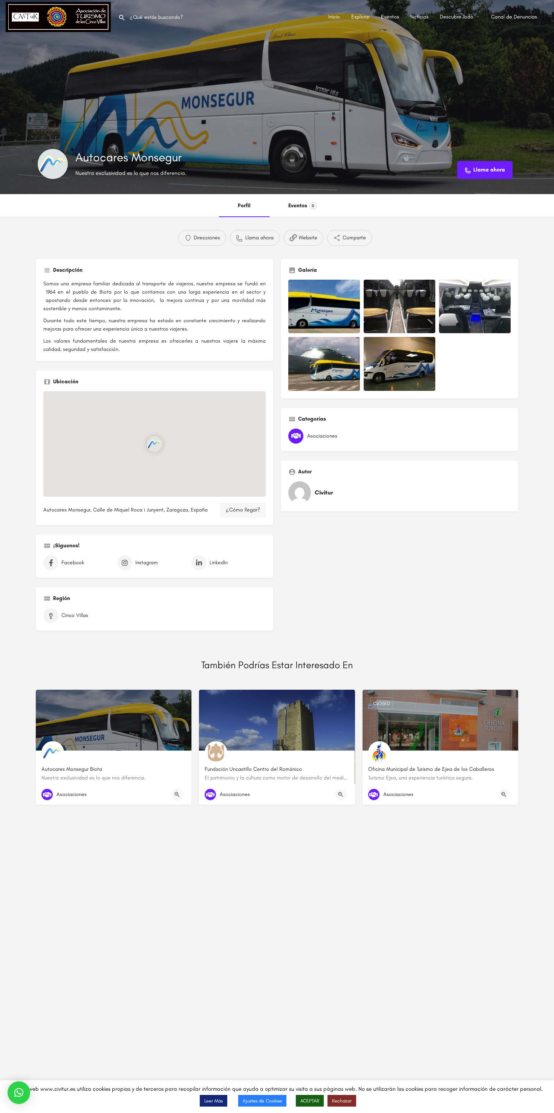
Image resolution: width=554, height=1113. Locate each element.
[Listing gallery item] (324, 307)
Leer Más (213, 1101)
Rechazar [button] (342, 1101)
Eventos (390, 17)
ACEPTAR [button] (309, 1101)
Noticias (419, 17)
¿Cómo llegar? (243, 510)
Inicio (334, 17)
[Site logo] (59, 16)
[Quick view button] (177, 794)
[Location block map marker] (154, 444)
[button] (19, 1092)
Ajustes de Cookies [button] (262, 1101)
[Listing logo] (53, 164)
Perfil (244, 205)
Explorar (360, 17)
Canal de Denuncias (514, 17)
